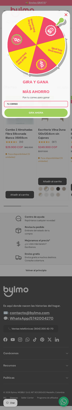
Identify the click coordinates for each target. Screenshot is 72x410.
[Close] (66, 15)
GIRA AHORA (36, 112)
